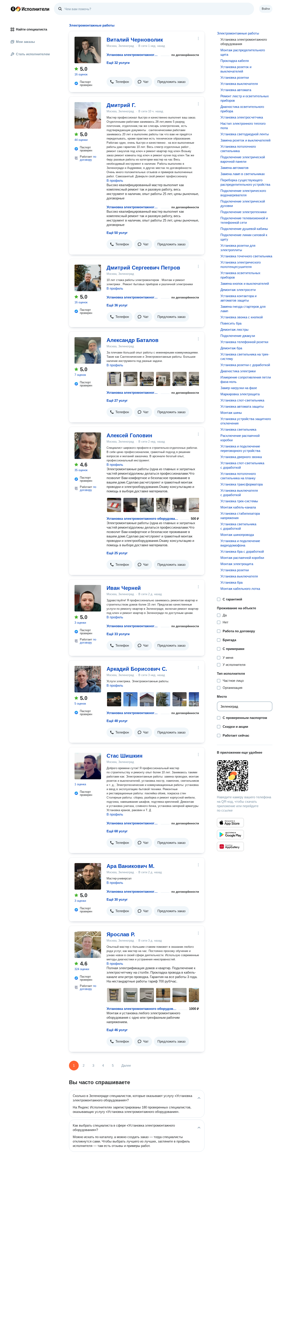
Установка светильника (238, 429)
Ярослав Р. (121, 934)
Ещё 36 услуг (117, 305)
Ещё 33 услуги (118, 634)
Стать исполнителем (33, 54)
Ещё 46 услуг (117, 1030)
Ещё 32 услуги (118, 63)
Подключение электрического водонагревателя (243, 193)
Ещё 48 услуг (117, 721)
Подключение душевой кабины (244, 229)
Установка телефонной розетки (244, 342)
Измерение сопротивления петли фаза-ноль (245, 379)
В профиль (115, 180)
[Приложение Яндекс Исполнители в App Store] (230, 822)
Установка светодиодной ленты (244, 134)
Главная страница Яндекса (13, 9)
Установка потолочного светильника (238, 149)
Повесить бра (230, 323)
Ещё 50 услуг (117, 233)
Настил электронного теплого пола (243, 126)
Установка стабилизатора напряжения (240, 516)
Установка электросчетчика (241, 117)
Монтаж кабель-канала (238, 507)
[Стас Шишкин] (88, 766)
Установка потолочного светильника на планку (238, 476)
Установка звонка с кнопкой (241, 317)
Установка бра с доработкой (242, 551)
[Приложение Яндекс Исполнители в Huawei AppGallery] (230, 846)
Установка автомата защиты (242, 406)
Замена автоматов (234, 168)
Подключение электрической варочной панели (242, 159)
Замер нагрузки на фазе (238, 388)
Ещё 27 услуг (117, 400)
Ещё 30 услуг (117, 899)
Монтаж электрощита (236, 564)
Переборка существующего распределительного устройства (245, 182)
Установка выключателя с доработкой (239, 493)
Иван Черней (124, 588)
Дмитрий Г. (121, 105)
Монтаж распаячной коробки (242, 558)
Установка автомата (235, 90)
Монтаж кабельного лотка (240, 588)
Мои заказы (25, 42)
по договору (88, 158)
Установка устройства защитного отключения (245, 421)
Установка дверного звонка (241, 457)
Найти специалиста (31, 29)
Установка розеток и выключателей (235, 69)
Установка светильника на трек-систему (244, 356)
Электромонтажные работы (238, 33)
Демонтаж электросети (238, 290)
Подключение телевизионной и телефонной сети (244, 220)
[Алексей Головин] (88, 445)
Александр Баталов (133, 340)
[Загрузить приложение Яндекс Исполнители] (244, 775)
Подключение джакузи (237, 336)
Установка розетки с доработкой (245, 365)
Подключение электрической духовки (242, 203)
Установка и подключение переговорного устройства (240, 448)
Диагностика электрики (238, 371)
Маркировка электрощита (240, 394)
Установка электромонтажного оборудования (133, 55)
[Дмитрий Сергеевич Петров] (88, 278)
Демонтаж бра (231, 348)
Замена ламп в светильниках (242, 174)
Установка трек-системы (239, 501)
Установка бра (231, 582)
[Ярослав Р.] (88, 944)
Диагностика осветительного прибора (242, 109)
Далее (126, 1065)
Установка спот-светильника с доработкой (242, 465)
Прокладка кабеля (234, 61)
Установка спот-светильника (242, 400)
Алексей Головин (129, 435)
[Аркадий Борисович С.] (88, 679)
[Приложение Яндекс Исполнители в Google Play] (230, 834)
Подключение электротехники (243, 212)
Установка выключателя (239, 84)
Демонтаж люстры (234, 329)
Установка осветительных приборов (240, 275)
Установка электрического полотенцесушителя (240, 264)
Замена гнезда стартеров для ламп (243, 309)
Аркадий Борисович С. (137, 669)
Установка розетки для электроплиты (237, 248)
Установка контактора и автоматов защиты (238, 298)
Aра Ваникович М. (131, 866)
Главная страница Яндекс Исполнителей (30, 9)
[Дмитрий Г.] (88, 115)
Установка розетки (234, 77)
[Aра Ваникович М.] (88, 876)
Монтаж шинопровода (237, 535)
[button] (119, 82)
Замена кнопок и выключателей (244, 283)
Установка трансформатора (241, 484)
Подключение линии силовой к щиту (243, 237)
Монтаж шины (231, 413)
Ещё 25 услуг (117, 553)
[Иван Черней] (88, 598)
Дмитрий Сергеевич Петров (143, 268)
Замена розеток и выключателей (245, 140)
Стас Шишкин (125, 756)
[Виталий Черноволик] (88, 50)
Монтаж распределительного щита (242, 52)
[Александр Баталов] (88, 350)
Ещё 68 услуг (117, 831)
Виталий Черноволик (135, 40)
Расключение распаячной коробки (240, 438)
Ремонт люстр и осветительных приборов (244, 98)
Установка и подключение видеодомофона (240, 543)
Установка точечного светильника (246, 256)
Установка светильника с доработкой (238, 526)
